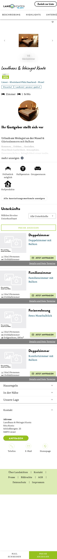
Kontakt (7, 410)
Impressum (38, 482)
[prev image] (4, 40)
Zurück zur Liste (45, 4)
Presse (11, 477)
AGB (40, 477)
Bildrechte (27, 477)
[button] (42, 216)
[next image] (52, 40)
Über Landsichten (18, 472)
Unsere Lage (11, 400)
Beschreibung (11, 14)
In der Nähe (10, 392)
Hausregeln (10, 385)
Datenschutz (20, 482)
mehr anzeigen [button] (10, 158)
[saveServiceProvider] (52, 22)
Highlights (33, 14)
